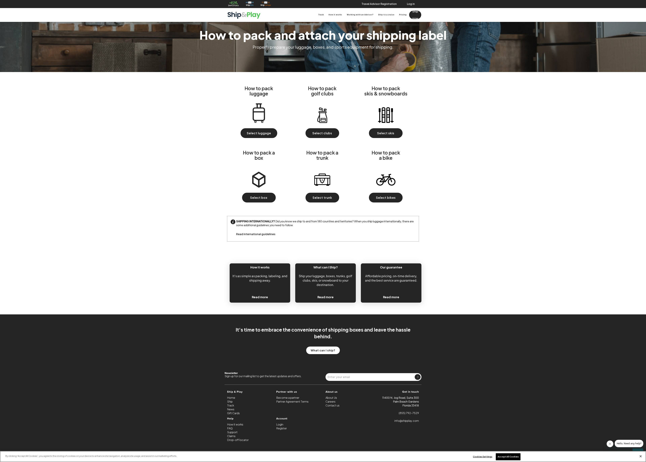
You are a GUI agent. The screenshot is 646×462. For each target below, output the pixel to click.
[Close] (640, 456)
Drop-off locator (238, 440)
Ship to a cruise (386, 15)
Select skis (385, 133)
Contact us (332, 405)
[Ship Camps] (266, 4)
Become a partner (287, 397)
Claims (231, 436)
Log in (411, 4)
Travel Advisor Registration (379, 4)
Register (281, 428)
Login (279, 424)
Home (231, 397)
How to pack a (259, 155)
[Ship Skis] (249, 4)
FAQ (230, 428)
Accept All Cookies (508, 456)
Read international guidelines (255, 234)
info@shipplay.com (406, 420)
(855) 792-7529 (409, 413)
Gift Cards (233, 413)
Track (321, 15)
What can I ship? (323, 350)
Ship (230, 401)
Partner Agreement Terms (292, 401)
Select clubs (322, 133)
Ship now (415, 15)
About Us (331, 397)
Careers (330, 401)
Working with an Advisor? (360, 15)
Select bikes (386, 197)
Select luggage (259, 133)
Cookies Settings (482, 456)
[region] (323, 456)
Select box (258, 197)
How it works (335, 15)
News (230, 409)
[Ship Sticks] (233, 4)
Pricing (403, 15)
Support (232, 432)
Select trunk (322, 197)
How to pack (259, 90)
